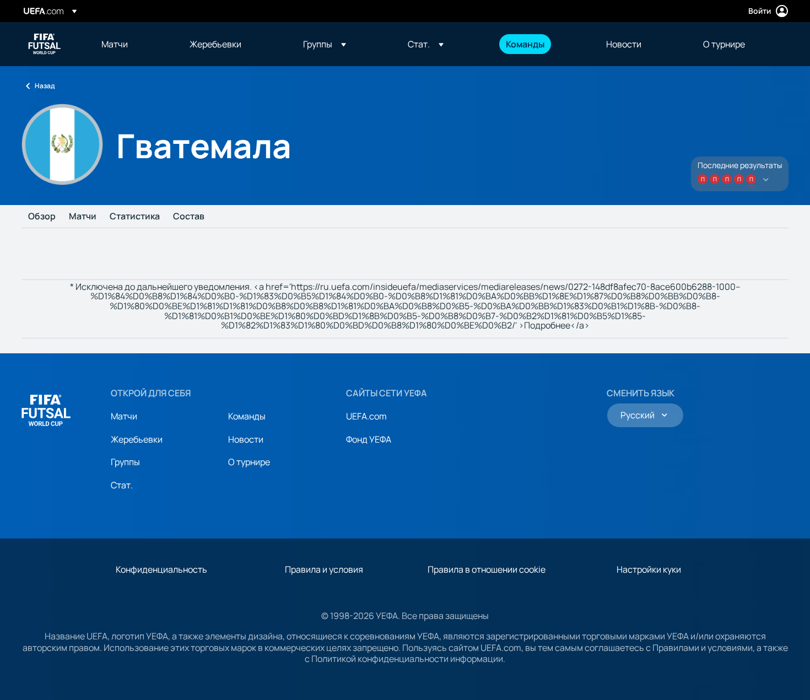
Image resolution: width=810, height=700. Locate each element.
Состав (188, 217)
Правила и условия (324, 569)
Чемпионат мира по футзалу (44, 44)
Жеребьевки (137, 439)
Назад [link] (45, 85)
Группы (125, 462)
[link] (114, 44)
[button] (324, 44)
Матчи (82, 217)
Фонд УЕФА (368, 439)
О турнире (249, 462)
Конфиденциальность (161, 569)
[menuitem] (131, 44)
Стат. (122, 485)
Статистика (135, 217)
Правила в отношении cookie (487, 569)
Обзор (42, 217)
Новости (245, 439)
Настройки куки (649, 569)
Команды (247, 416)
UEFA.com (366, 416)
